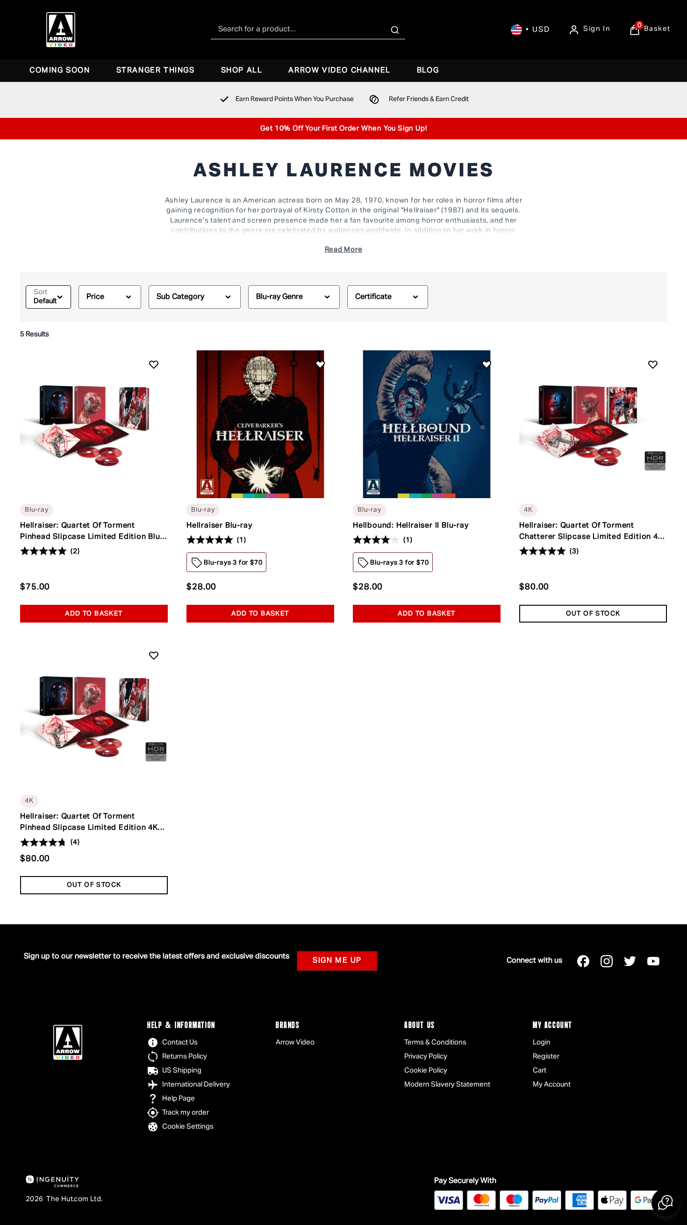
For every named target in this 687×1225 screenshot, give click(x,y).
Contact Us (180, 1042)
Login (542, 1042)
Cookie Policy (425, 1070)
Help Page (178, 1098)
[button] (665, 1202)
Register (546, 1056)
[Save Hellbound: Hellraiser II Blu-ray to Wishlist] (486, 364)
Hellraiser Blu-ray (219, 525)
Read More (344, 249)
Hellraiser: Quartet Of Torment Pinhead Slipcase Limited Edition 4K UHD (89, 823)
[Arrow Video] (60, 29)
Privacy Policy (425, 1056)
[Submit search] (395, 30)
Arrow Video (295, 1042)
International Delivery (196, 1084)
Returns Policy (184, 1056)
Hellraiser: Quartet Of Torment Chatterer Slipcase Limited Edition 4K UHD (591, 532)
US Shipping (181, 1070)
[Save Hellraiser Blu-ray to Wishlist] (320, 364)
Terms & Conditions (435, 1042)
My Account (552, 1084)
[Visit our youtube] (653, 961)
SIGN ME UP (337, 960)
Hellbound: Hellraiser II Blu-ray (411, 525)
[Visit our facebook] (583, 961)
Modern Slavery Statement (447, 1084)
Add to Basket (93, 613)
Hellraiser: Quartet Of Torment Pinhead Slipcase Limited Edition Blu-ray (92, 532)
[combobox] (308, 29)
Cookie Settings (188, 1126)
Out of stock (593, 613)
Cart (539, 1070)
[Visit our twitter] (630, 961)
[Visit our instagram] (607, 961)
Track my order (185, 1112)
